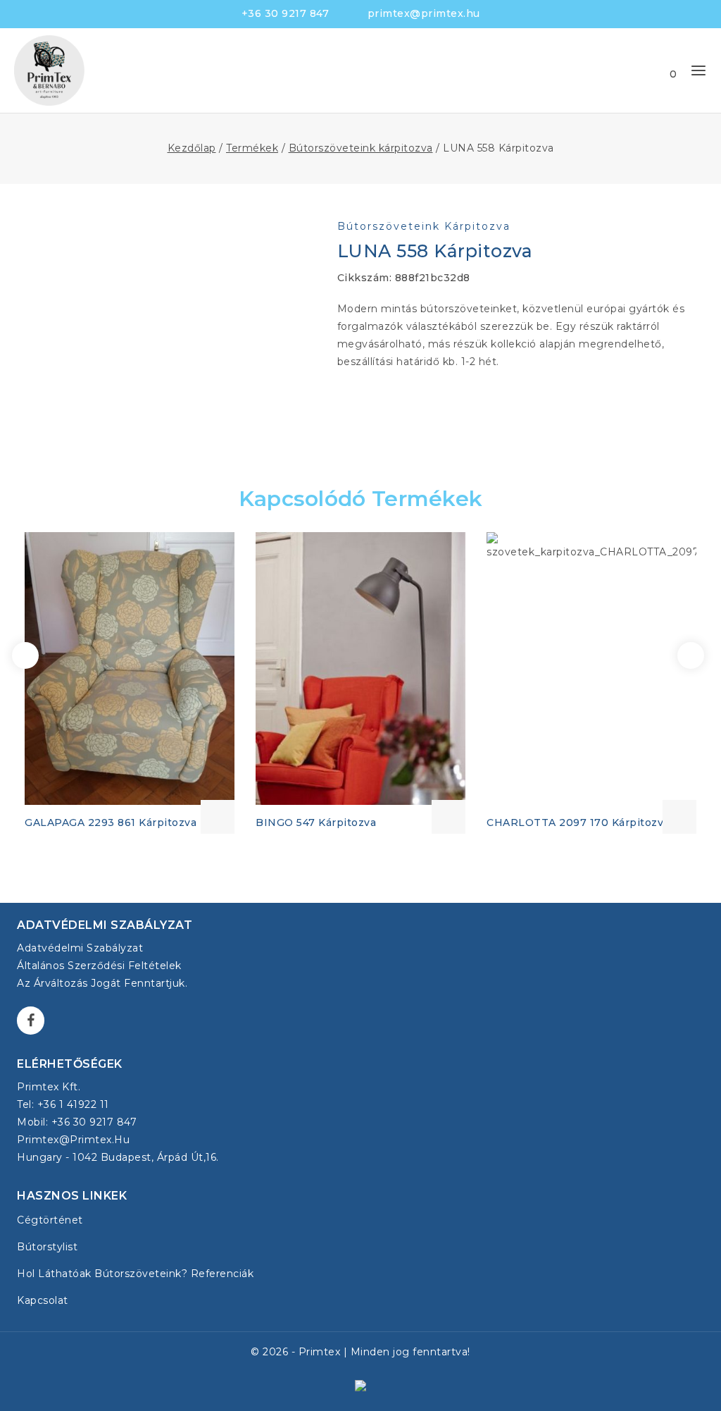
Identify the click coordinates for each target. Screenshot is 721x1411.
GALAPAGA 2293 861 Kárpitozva (110, 822)
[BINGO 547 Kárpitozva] (360, 668)
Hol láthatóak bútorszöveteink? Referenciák (135, 1273)
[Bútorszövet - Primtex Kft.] (49, 70)
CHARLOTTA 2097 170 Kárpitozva (578, 822)
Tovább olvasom (217, 817)
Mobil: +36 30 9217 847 (77, 1122)
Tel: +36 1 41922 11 (63, 1104)
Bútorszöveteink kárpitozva (423, 226)
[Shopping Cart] (659, 70)
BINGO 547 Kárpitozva (316, 822)
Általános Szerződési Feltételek (99, 965)
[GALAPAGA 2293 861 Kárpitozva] (129, 668)
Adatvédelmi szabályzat (80, 948)
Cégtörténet (50, 1220)
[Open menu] (698, 70)
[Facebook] (30, 1020)
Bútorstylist (47, 1246)
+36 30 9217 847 (286, 13)
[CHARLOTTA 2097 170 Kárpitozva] (591, 668)
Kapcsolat (42, 1300)
